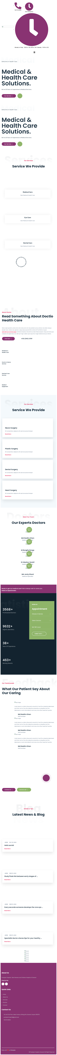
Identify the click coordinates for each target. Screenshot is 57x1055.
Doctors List (23, 790)
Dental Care (27, 243)
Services (5, 999)
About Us (5, 997)
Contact (5, 1005)
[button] (34, 52)
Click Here (7, 339)
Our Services (7, 96)
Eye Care (27, 217)
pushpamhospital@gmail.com (11, 1017)
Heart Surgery (11, 490)
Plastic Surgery (11, 449)
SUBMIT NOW (38, 634)
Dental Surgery (11, 469)
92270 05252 (7, 1020)
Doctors (5, 1002)
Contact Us (8, 790)
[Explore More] (28, 532)
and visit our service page (9, 332)
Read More (8, 434)
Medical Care (28, 192)
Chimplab (12, 1050)
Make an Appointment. (9, 590)
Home (4, 994)
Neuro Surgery (11, 428)
